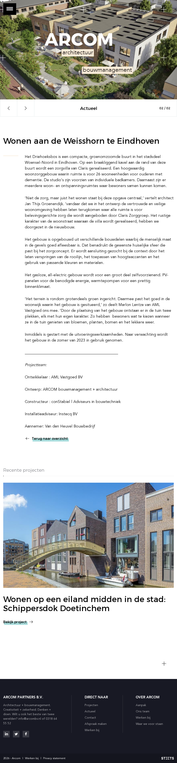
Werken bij (32, 758)
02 (168, 108)
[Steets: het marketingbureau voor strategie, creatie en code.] (167, 758)
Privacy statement (54, 758)
